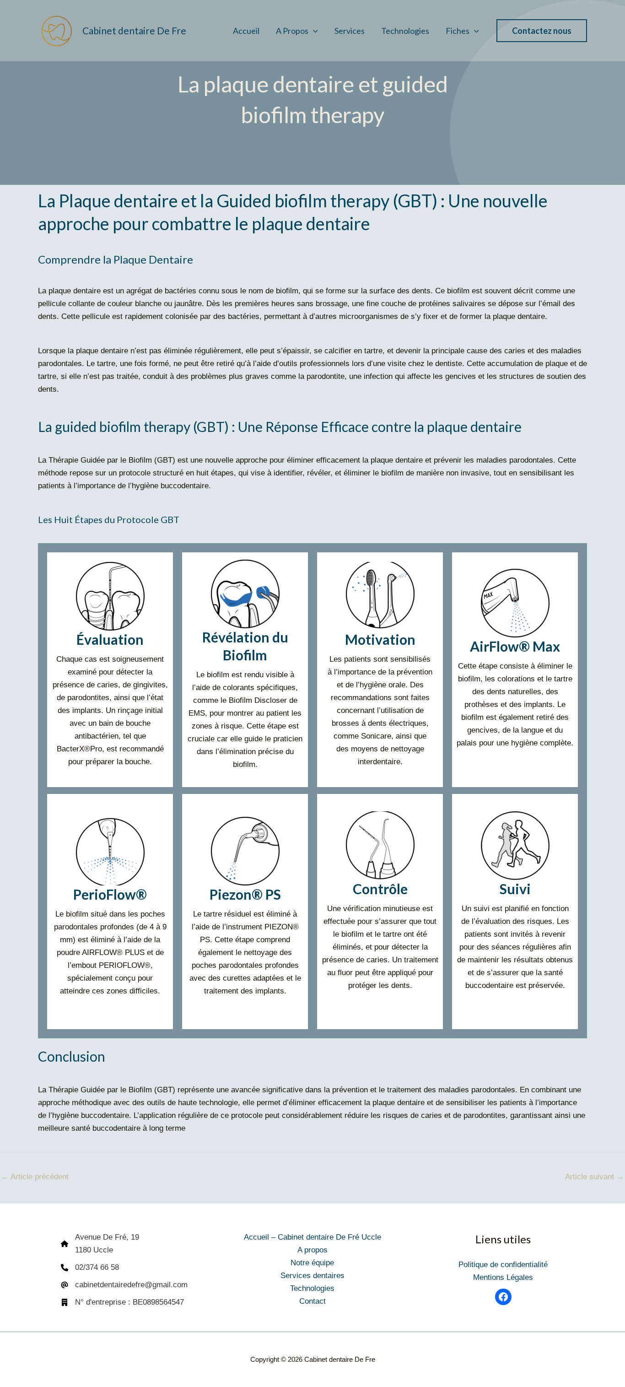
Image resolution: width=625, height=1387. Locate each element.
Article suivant (594, 1176)
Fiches (457, 31)
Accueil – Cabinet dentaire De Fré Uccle (312, 1237)
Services (349, 31)
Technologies (405, 31)
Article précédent (35, 1176)
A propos (292, 31)
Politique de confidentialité (503, 1264)
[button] (313, 31)
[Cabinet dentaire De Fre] (56, 30)
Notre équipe (312, 1262)
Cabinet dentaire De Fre (134, 30)
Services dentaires (312, 1275)
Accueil (246, 31)
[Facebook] (503, 1297)
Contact (312, 1301)
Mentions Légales (503, 1277)
